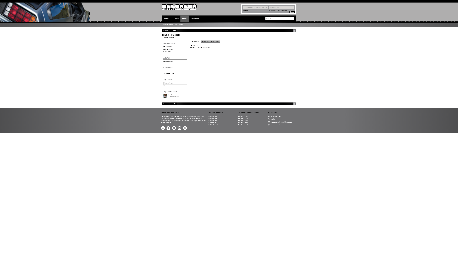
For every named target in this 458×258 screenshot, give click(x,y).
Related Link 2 (213, 118)
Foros (176, 19)
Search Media (168, 49)
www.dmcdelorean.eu (278, 125)
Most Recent (196, 41)
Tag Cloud (167, 79)
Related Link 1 (213, 116)
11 (164, 86)
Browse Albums (168, 61)
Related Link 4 (213, 123)
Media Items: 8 (174, 97)
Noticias (167, 19)
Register (246, 10)
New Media (167, 52)
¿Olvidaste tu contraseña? (278, 10)
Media (184, 19)
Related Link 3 (213, 120)
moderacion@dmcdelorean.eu (281, 122)
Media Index (167, 47)
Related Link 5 (213, 125)
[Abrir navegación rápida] (294, 30)
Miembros (195, 19)
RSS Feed (195, 46)
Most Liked (205, 41)
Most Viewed (215, 41)
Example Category (170, 73)
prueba (166, 71)
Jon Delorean (172, 95)
